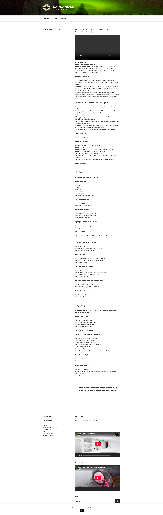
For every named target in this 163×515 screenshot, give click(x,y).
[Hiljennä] (115, 455)
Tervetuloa (46, 18)
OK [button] (82, 510)
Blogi (55, 18)
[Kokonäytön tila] (118, 455)
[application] (97, 444)
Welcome (63, 18)
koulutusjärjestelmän (107, 159)
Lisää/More (81, 513)
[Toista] (77, 455)
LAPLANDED (64, 7)
